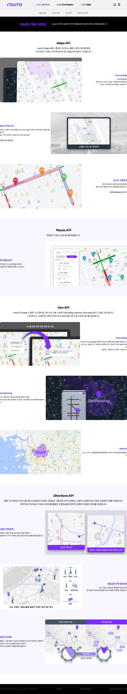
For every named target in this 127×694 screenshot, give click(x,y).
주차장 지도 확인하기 (6, 140)
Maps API (42, 13)
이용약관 (59, 689)
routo (14, 4)
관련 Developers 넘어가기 (118, 192)
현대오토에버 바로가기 (117, 689)
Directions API (83, 13)
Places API (56, 13)
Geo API (68, 13)
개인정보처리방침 (85, 689)
